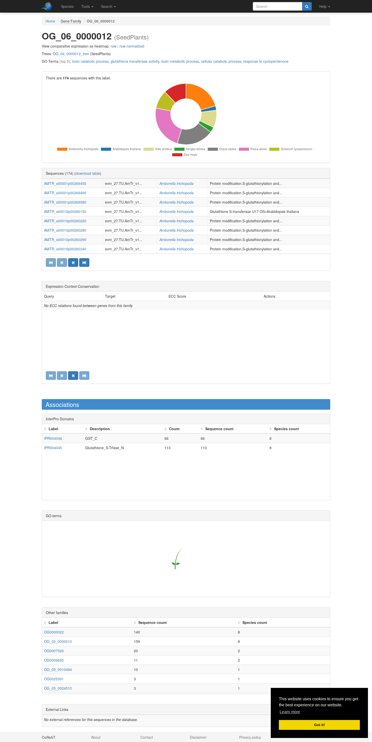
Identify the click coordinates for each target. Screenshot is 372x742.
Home (50, 21)
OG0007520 (54, 650)
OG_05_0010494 (58, 669)
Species (67, 6)
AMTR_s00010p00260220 (65, 220)
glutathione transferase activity (135, 61)
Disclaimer (198, 737)
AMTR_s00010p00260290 (65, 239)
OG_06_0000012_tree (71, 53)
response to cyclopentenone (265, 61)
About (95, 737)
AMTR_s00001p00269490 (65, 192)
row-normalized (131, 46)
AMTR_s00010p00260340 (65, 248)
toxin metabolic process (180, 61)
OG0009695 (54, 660)
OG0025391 (54, 678)
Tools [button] (86, 6)
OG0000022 (54, 632)
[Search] (307, 6)
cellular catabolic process (221, 61)
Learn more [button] (290, 712)
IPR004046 (53, 438)
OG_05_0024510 (58, 688)
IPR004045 (53, 447)
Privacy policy (250, 737)
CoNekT (48, 737)
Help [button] (323, 6)
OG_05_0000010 (58, 641)
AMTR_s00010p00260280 (65, 230)
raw (113, 46)
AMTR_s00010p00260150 (65, 211)
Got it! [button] (319, 725)
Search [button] (107, 6)
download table (88, 173)
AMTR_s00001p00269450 (65, 183)
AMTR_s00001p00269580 (65, 202)
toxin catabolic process (90, 61)
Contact (146, 737)
